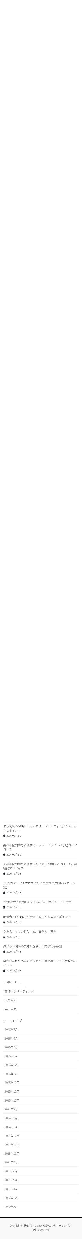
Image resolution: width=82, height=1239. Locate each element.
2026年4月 (11, 1047)
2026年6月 (11, 1029)
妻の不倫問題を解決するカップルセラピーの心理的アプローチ (40, 847)
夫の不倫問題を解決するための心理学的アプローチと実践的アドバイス (40, 866)
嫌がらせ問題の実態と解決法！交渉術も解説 (32, 946)
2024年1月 (11, 1127)
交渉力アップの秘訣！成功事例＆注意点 (29, 931)
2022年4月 (11, 1189)
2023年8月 (11, 1171)
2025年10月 (12, 1100)
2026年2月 (11, 1065)
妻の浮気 (10, 1009)
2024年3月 (11, 1109)
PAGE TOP (75, 1198)
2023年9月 (11, 1162)
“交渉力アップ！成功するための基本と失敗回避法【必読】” (39, 885)
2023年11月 (12, 1144)
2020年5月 (11, 1207)
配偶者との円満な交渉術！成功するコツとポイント (37, 916)
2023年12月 (12, 1136)
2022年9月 (11, 1180)
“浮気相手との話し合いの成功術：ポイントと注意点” (38, 902)
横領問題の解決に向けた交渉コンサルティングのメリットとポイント (40, 828)
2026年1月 (11, 1074)
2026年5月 (11, 1038)
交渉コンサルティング (19, 991)
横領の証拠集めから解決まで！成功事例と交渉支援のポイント (40, 963)
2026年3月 (11, 1056)
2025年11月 (12, 1091)
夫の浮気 (10, 1000)
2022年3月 (11, 1198)
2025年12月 (12, 1082)
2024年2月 (11, 1118)
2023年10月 (12, 1153)
